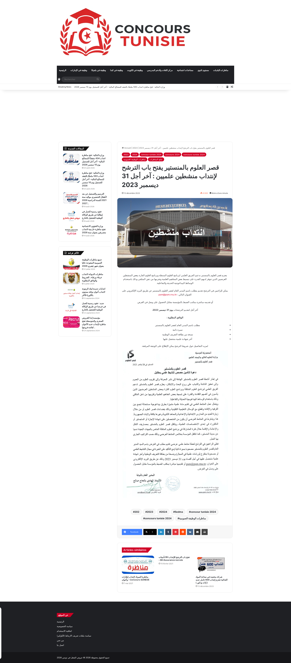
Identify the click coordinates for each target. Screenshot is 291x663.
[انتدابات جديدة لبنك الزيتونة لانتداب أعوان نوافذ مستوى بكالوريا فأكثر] (71, 293)
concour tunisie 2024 (151, 154)
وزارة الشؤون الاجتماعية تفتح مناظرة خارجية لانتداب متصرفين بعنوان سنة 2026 (94, 229)
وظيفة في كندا (116, 70)
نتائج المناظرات (156, 159)
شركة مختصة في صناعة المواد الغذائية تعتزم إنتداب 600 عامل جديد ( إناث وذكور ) (211, 579)
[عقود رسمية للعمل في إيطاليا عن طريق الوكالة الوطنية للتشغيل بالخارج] (71, 215)
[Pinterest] (175, 532)
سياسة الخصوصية (65, 626)
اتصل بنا (60, 645)
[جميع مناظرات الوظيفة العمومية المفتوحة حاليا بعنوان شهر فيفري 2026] (71, 263)
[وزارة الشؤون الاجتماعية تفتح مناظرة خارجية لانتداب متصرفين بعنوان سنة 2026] (71, 230)
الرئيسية (62, 70)
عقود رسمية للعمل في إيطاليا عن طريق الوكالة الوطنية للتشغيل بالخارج (92, 214)
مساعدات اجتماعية (185, 70)
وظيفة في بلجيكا (98, 70)
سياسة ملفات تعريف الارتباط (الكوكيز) (74, 635)
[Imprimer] (205, 532)
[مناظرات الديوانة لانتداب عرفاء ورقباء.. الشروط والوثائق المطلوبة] (71, 278)
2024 (134, 154)
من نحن (60, 640)
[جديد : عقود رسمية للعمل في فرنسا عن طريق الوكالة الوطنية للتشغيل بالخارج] (71, 307)
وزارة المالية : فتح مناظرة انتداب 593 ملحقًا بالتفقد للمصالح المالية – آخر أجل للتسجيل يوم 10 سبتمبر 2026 (119, 87)
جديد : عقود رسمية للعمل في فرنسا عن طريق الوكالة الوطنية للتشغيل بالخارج (94, 306)
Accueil (127, 148)
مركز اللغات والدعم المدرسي (160, 70)
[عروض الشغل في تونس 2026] (126, 32)
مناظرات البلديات (220, 70)
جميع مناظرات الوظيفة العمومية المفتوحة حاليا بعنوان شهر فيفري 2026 (93, 262)
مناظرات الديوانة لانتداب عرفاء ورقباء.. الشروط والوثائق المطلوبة (92, 277)
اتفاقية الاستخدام (64, 631)
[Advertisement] (145, 114)
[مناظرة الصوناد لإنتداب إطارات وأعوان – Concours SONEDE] (138, 565)
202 (137, 511)
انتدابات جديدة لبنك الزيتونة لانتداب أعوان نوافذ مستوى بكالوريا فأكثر (93, 291)
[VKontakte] (190, 532)
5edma (179, 511)
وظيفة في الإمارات (78, 70)
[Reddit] (183, 532)
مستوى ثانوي (203, 70)
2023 (135, 148)
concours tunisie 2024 (194, 154)
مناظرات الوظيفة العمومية (135, 159)
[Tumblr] (168, 532)
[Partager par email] (197, 532)
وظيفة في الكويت (135, 70)
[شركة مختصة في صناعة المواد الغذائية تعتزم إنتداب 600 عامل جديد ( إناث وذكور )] (212, 565)
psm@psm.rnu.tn (168, 294)
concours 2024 (172, 154)
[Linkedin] (161, 532)
